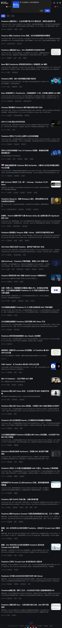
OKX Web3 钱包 (17, 255)
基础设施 (16, 445)
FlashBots (9, 372)
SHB (14, 129)
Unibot (27, 301)
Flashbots (9, 29)
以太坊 (15, 29)
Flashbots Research (11, 209)
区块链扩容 (14, 86)
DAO (16, 462)
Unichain (9, 192)
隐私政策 (40, 626)
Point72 (9, 226)
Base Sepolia (18, 101)
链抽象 (26, 159)
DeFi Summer (20, 269)
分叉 (20, 598)
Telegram (27, 240)
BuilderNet (16, 144)
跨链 (31, 507)
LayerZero (36, 209)
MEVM (21, 281)
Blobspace (21, 209)
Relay (20, 372)
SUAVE (16, 281)
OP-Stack (22, 192)
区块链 (31, 159)
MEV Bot (14, 384)
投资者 (24, 58)
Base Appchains (27, 101)
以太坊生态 (28, 209)
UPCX (8, 129)
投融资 (15, 476)
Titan (14, 159)
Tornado (21, 555)
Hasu (15, 58)
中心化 (23, 175)
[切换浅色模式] (57, 3)
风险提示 (46, 626)
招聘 (51, 626)
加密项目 (9, 58)
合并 (29, 584)
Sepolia (16, 428)
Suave (15, 315)
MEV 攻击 (27, 115)
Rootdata (9, 493)
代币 (20, 58)
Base (8, 72)
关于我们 (21, 626)
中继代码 (16, 584)
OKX (8, 301)
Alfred (15, 240)
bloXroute (41, 269)
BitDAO (20, 462)
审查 (27, 507)
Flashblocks (15, 72)
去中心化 (23, 144)
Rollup (32, 301)
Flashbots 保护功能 (18, 115)
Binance (14, 301)
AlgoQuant (24, 226)
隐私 (21, 428)
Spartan (14, 615)
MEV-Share (16, 329)
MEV (8, 86)
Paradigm (22, 476)
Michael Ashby (16, 226)
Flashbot (9, 255)
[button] (60, 2)
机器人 (20, 240)
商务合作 (34, 626)
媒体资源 (27, 626)
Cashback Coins (11, 43)
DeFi (21, 29)
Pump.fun (19, 43)
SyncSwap (20, 301)
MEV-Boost (23, 584)
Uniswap (9, 115)
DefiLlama (9, 462)
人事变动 (21, 521)
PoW (15, 598)
